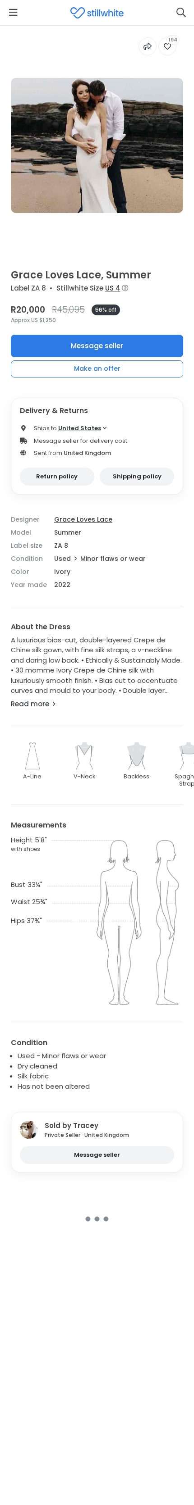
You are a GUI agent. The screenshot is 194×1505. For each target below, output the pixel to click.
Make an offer (97, 368)
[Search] (181, 13)
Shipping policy (137, 476)
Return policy (57, 476)
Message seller (97, 345)
